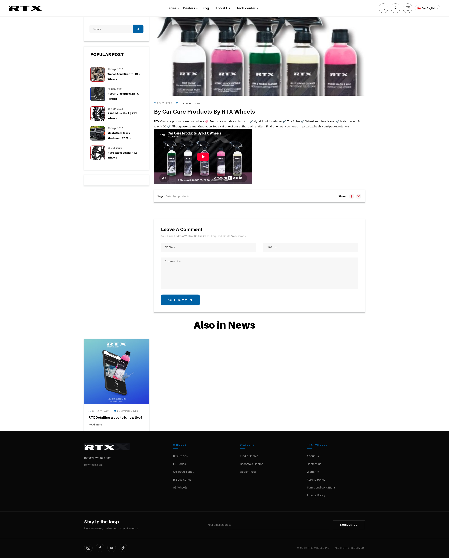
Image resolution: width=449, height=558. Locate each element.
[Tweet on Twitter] (358, 196)
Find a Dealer (249, 456)
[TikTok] (123, 548)
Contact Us (314, 464)
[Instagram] (88, 548)
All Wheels (180, 487)
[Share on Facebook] (351, 196)
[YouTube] (111, 548)
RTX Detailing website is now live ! (115, 417)
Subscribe (349, 525)
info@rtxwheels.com (98, 458)
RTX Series (180, 456)
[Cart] (407, 8)
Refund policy (316, 479)
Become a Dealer (251, 464)
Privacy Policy (316, 495)
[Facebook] (100, 548)
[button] (171, 8)
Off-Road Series (183, 471)
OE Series (179, 464)
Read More (95, 424)
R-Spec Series (182, 479)
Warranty (313, 471)
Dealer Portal (248, 471)
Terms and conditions (321, 487)
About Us (313, 456)
